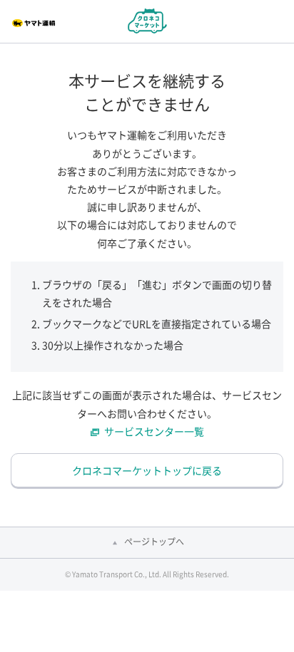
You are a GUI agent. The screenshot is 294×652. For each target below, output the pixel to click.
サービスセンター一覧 (154, 431)
